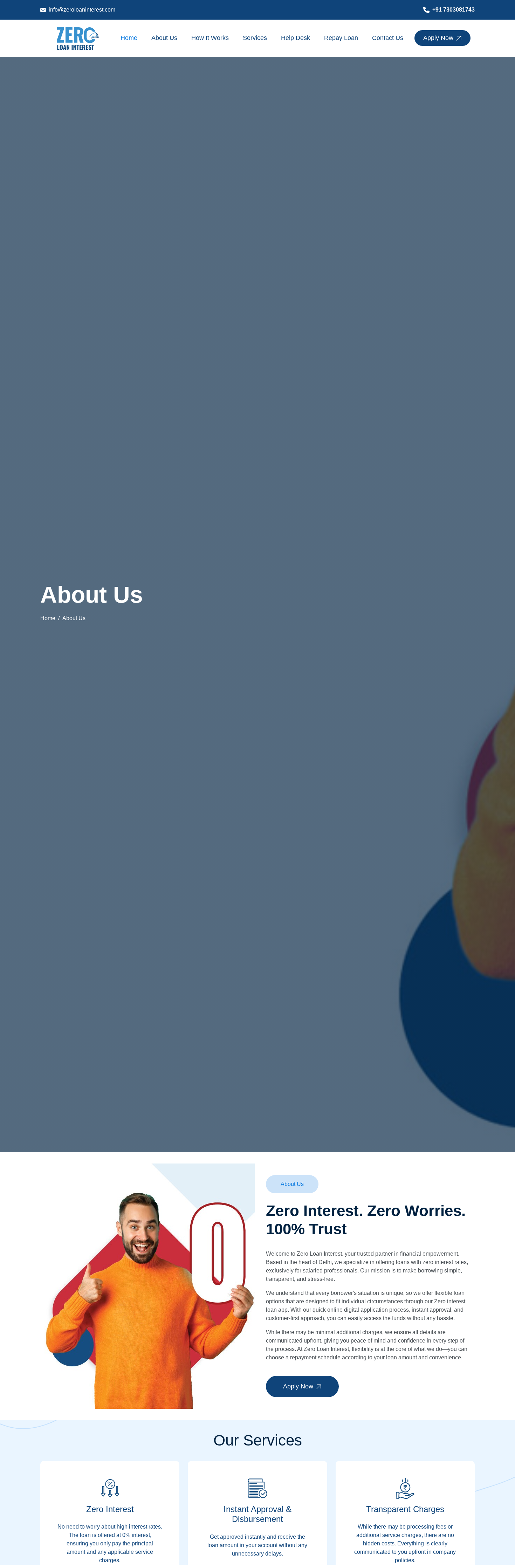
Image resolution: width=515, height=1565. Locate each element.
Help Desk (295, 37)
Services (255, 37)
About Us (164, 37)
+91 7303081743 (453, 10)
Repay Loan (341, 37)
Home (129, 37)
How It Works (210, 37)
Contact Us (387, 37)
